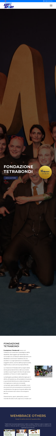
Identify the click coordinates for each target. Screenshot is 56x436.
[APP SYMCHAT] (1, 218)
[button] (50, 5)
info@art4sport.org (48, 1)
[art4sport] (9, 5)
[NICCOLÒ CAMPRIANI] (55, 218)
